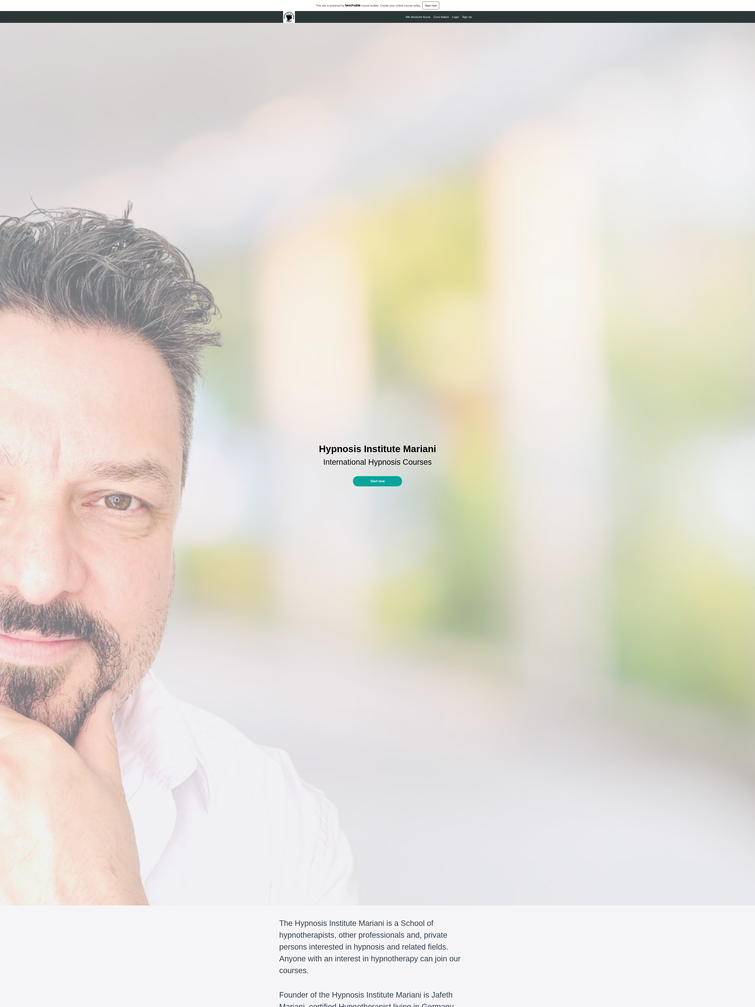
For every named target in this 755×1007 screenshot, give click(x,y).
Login (455, 17)
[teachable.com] (353, 5)
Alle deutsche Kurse (418, 17)
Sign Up (467, 17)
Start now (431, 5)
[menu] (437, 17)
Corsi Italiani (441, 17)
